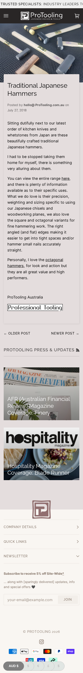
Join (68, 599)
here (65, 178)
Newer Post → (65, 333)
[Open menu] (11, 15)
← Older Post (17, 333)
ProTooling (39, 632)
